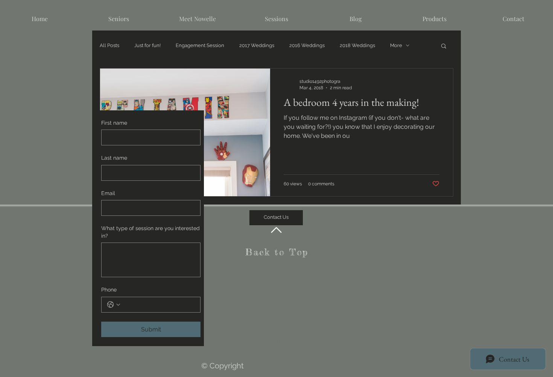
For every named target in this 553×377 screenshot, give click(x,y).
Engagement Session (200, 45)
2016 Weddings (307, 45)
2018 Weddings (357, 45)
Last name (114, 158)
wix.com (344, 341)
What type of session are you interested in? (150, 232)
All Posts (109, 45)
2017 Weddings (256, 45)
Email (108, 193)
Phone (109, 290)
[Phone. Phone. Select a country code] (113, 304)
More (396, 45)
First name (114, 123)
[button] (443, 46)
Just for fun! (147, 45)
